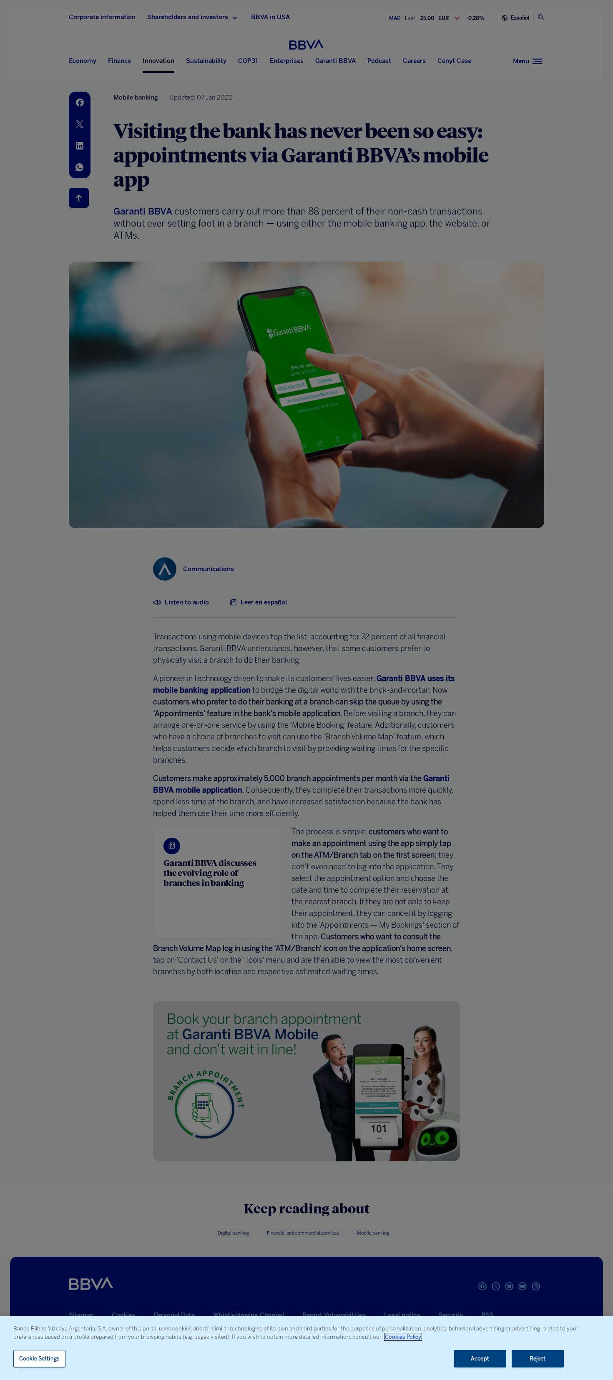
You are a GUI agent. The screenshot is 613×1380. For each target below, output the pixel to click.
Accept (480, 1358)
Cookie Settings (39, 1358)
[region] (306, 1348)
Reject (538, 1358)
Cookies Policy (403, 1337)
